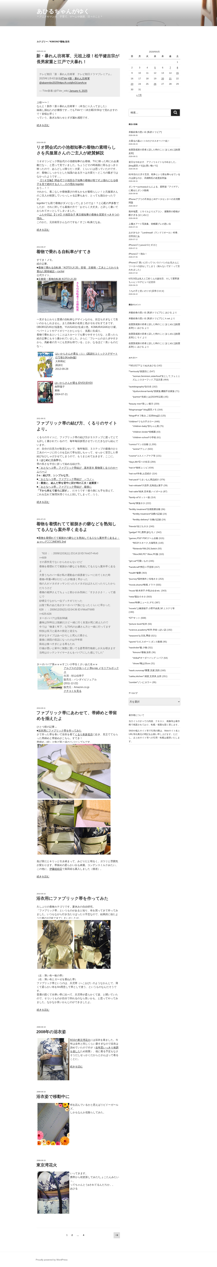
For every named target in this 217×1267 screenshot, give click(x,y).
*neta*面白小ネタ (137, 596)
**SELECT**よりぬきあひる (142, 365)
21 (170, 78)
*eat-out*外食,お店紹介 (140, 473)
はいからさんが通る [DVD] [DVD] (73, 383)
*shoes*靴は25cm (141, 663)
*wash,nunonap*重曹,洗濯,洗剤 (144, 670)
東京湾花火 (46, 1165)
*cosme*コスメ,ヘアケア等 (142, 455)
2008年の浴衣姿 (51, 1031)
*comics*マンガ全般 (138, 444)
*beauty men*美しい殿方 (141, 403)
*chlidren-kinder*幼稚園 (144, 432)
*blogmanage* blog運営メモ (143, 409)
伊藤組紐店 (55, 869)
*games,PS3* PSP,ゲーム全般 (143, 538)
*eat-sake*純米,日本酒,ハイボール (146, 491)
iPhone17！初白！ (138, 254)
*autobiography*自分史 (140, 386)
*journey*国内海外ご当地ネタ (143, 579)
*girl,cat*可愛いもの (138, 561)
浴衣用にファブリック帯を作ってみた (59, 730)
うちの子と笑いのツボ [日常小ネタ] (146, 291)
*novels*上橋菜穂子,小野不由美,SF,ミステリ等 (152, 608)
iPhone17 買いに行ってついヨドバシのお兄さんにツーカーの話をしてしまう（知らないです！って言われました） (154, 266)
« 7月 (139, 95)
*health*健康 (135, 573)
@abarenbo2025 (48, 82)
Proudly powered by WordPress (52, 1259)
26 (155, 84)
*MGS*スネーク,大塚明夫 (145, 543)
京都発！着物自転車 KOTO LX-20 (57, 279)
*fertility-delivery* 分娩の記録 (146, 519)
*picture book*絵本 (138, 624)
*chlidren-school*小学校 (144, 437)
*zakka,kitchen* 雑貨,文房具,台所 (145, 676)
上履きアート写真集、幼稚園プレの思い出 (150, 224)
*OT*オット (134, 618)
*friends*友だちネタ (138, 526)
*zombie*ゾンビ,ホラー (140, 682)
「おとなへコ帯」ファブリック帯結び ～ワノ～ (66, 479)
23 (132, 84)
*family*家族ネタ (137, 503)
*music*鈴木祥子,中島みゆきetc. (144, 590)
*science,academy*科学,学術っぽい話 (147, 630)
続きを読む (43, 125)
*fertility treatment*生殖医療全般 (144, 509)
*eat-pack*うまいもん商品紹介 (144, 479)
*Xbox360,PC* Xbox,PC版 (145, 554)
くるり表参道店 (84, 734)
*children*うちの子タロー (141, 421)
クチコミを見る (72, 691)
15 (177, 73)
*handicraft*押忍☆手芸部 (141, 567)
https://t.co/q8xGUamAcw (72, 82)
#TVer (64, 78)
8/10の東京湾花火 (80, 1040)
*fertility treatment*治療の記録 (147, 514)
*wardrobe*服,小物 (138, 647)
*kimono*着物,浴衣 (141, 652)
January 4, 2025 (78, 90)
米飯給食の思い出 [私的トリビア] (145, 132)
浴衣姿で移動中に (53, 1096)
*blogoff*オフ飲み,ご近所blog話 (144, 415)
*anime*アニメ (139, 449)
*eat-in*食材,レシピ (138, 467)
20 (162, 78)
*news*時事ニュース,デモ (141, 602)
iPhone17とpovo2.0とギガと (143, 245)
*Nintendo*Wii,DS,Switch (144, 548)
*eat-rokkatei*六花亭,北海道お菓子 (146, 485)
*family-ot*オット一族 (139, 497)
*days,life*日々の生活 (139, 462)
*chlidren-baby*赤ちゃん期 (145, 426)
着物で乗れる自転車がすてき (63, 251)
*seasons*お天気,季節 (139, 635)
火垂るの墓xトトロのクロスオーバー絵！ (149, 141)
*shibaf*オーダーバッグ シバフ (147, 658)
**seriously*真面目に (139, 371)
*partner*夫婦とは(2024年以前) (148, 396)
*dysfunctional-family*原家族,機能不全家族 (153, 391)
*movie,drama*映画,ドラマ (142, 584)
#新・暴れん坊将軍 (79, 78)
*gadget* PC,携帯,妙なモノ (142, 532)
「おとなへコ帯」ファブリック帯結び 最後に (65, 486)
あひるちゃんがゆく (63, 11)
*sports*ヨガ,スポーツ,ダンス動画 (145, 641)
